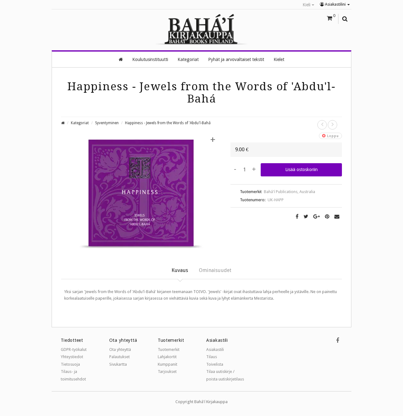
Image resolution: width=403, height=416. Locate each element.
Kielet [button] (279, 59)
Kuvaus (180, 270)
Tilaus (211, 356)
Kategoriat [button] (188, 59)
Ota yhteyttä (120, 349)
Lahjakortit (167, 356)
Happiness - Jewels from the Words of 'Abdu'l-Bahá (168, 123)
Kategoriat (80, 123)
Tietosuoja (70, 364)
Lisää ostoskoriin (301, 169)
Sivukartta (118, 364)
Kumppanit (167, 364)
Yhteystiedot (72, 356)
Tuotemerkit (168, 349)
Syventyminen (107, 123)
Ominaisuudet (215, 270)
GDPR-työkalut (74, 349)
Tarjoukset (167, 371)
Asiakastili (215, 349)
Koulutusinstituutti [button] (150, 59)
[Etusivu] (121, 59)
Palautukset (119, 356)
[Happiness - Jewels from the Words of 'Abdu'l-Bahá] (141, 195)
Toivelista (214, 364)
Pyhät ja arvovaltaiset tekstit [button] (236, 59)
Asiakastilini (335, 4)
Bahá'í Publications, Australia (289, 191)
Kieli (307, 4)
